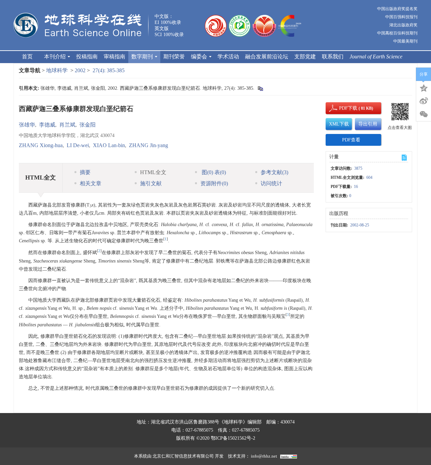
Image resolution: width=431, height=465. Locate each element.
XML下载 (339, 124)
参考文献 (274, 172)
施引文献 (151, 183)
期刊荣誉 (174, 56)
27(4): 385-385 (109, 70)
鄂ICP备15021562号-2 (233, 438)
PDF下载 (342, 108)
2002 (80, 70)
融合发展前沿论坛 (266, 56)
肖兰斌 (67, 125)
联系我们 (332, 56)
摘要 (85, 172)
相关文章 (90, 183)
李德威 (47, 125)
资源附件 (214, 183)
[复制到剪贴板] (260, 88)
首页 (27, 56)
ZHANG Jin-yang (148, 145)
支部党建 (305, 56)
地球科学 (57, 70)
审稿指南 (114, 56)
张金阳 (87, 125)
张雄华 (27, 125)
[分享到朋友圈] (423, 114)
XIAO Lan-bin (109, 145)
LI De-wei (78, 145)
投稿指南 (87, 56)
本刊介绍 (55, 56)
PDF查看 (351, 139)
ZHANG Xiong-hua (41, 145)
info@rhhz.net (264, 456)
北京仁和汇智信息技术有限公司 (183, 456)
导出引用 (367, 124)
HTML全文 (153, 172)
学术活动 (228, 56)
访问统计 (271, 183)
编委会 (199, 56)
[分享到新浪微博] (423, 100)
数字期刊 (142, 56)
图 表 (213, 172)
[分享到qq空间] (423, 87)
